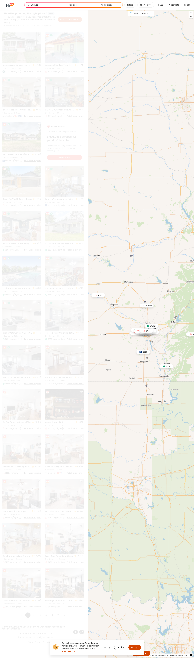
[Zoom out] (191, 16)
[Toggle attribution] (191, 655)
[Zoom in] (191, 13)
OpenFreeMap (152, 655)
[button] (160, 5)
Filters (130, 5)
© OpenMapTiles (164, 655)
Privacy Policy (68, 651)
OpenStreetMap (183, 655)
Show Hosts (145, 5)
